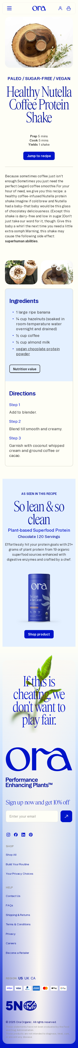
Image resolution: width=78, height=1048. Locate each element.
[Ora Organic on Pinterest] (30, 834)
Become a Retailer (17, 952)
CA (33, 978)
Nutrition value (24, 369)
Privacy (11, 933)
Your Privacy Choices (19, 873)
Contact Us (13, 895)
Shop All (11, 854)
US (20, 978)
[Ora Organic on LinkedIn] (23, 834)
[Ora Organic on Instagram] (8, 834)
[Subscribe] (66, 816)
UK (26, 978)
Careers (11, 943)
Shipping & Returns (18, 914)
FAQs (9, 905)
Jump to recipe (39, 156)
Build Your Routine (17, 864)
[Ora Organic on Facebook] (15, 834)
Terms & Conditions (18, 924)
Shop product (39, 634)
